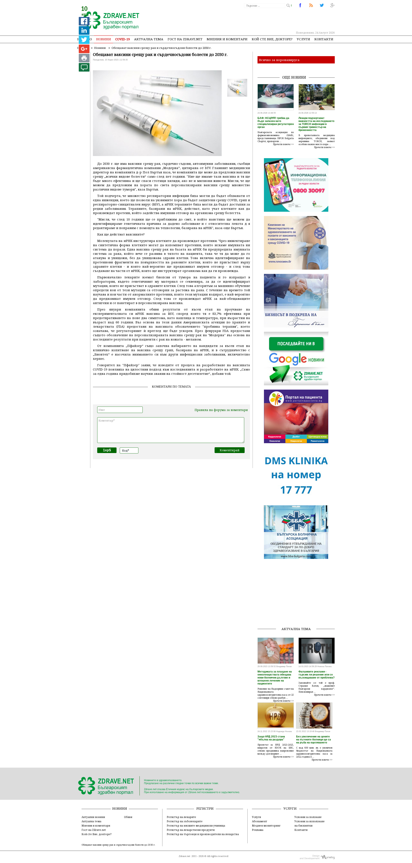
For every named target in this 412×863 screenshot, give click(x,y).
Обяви (128, 817)
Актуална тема (148, 39)
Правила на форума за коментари (221, 410)
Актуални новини (93, 817)
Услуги (303, 39)
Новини (103, 39)
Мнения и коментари (227, 39)
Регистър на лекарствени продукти (191, 829)
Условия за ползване (308, 817)
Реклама (257, 829)
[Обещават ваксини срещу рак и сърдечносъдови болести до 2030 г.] (109, 21)
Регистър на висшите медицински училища (196, 825)
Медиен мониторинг (266, 825)
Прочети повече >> (283, 144)
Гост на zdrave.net (185, 39)
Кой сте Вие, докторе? (272, 39)
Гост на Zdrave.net (94, 829)
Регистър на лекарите (181, 817)
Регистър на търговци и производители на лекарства (203, 834)
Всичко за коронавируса (279, 60)
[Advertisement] (256, 19)
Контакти (323, 39)
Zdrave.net (184, 856)
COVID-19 (122, 39)
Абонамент (259, 821)
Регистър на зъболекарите (185, 821)
